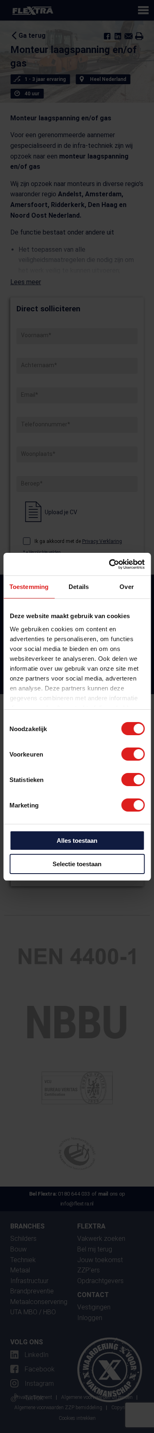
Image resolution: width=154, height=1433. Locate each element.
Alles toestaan (77, 840)
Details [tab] (79, 586)
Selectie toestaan (77, 863)
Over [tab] (126, 586)
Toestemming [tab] (28, 586)
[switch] (133, 754)
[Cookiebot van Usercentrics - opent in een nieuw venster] (110, 564)
